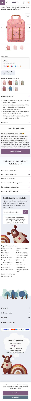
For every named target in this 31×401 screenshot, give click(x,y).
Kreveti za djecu (20, 267)
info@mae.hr (15, 346)
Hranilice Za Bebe (6, 265)
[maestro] (18, 329)
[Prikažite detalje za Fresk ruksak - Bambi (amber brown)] (10, 82)
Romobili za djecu (6, 257)
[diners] (23, 329)
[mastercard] (12, 329)
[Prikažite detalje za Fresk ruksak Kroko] (22, 82)
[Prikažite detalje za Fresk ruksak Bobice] (16, 88)
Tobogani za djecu (6, 260)
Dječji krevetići (5, 267)
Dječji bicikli (4, 255)
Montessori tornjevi (21, 253)
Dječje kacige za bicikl (22, 255)
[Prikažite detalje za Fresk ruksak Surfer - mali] (16, 82)
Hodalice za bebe (21, 257)
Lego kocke (19, 262)
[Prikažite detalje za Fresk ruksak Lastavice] (4, 88)
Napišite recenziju (15, 151)
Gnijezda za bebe (21, 265)
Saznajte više (15, 397)
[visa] (27, 329)
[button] (29, 28)
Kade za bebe (5, 253)
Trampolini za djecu (7, 262)
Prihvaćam (15, 392)
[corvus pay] (5, 329)
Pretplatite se (25, 212)
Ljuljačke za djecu (21, 260)
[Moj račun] (23, 2)
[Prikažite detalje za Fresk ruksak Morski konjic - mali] (4, 82)
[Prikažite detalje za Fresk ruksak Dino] (10, 88)
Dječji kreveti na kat (7, 269)
